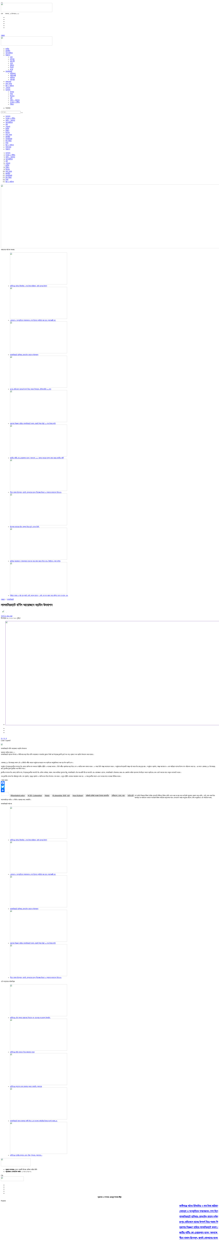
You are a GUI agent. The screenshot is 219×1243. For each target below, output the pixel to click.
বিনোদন (12, 96)
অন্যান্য (7, 90)
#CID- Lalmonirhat (35, 795)
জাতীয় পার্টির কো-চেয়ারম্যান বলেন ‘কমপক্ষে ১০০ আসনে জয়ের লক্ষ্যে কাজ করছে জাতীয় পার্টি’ (37, 458)
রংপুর (11, 69)
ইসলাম (12, 92)
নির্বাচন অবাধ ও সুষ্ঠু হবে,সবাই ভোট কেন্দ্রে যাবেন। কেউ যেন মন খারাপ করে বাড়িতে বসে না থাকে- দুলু (39, 595)
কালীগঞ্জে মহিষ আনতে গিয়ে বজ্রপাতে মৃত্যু (22, 1052)
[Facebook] (109, 783)
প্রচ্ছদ (3, 35)
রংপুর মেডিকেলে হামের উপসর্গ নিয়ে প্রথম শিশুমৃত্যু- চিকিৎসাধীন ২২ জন (30, 389)
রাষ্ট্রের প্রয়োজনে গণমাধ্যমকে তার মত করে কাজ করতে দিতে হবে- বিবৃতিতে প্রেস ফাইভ (35, 561)
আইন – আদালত (15, 100)
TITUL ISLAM (6, 616)
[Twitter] (109, 786)
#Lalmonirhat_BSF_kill (61, 795)
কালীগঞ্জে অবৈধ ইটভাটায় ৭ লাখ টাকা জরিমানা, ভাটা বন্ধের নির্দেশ (28, 286)
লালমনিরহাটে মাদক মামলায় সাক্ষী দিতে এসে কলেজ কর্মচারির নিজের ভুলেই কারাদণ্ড (34, 1121)
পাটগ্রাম (12, 80)
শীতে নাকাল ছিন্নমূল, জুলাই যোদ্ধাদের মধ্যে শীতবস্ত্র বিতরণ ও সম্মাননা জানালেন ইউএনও (35, 492)
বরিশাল (12, 65)
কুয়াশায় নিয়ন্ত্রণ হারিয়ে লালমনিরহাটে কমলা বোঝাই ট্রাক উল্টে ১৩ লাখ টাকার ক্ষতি (33, 423)
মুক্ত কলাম (8, 84)
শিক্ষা (11, 94)
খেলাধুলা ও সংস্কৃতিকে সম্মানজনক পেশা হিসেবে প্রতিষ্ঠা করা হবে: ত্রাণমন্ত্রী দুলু (33, 320)
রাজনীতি (7, 51)
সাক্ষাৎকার (8, 82)
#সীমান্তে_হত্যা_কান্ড (118, 795)
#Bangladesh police (18, 795)
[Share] (109, 790)
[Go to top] (2, 2)
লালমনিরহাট (8, 71)
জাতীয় (7, 49)
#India (47, 795)
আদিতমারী (13, 75)
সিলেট (11, 67)
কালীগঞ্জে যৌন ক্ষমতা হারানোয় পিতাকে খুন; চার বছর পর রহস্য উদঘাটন (30, 1018)
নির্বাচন (12, 104)
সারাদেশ (7, 55)
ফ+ (2, 738)
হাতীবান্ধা (13, 73)
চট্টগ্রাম (12, 59)
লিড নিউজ (8, 141)
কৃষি (11, 98)
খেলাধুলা (7, 88)
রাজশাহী (12, 61)
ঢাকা (11, 57)
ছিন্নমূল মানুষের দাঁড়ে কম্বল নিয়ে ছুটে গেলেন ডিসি (24, 527)
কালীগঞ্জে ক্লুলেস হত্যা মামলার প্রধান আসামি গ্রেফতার (26, 1086)
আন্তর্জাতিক (9, 53)
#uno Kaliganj (78, 795)
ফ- (4, 738)
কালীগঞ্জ (12, 77)
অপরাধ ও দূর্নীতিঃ (15, 102)
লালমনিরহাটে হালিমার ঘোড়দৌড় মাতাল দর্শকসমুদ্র (24, 355)
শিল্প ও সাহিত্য (9, 86)
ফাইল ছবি (130, 795)
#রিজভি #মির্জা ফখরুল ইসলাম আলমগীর (97, 795)
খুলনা (11, 63)
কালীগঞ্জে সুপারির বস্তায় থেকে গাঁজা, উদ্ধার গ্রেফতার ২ (26, 1155)
